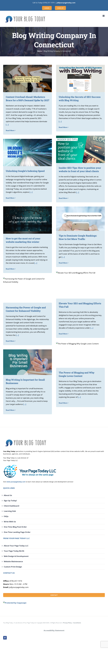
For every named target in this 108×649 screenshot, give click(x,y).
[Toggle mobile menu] (104, 16)
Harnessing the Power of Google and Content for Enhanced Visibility (24, 290)
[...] (7, 124)
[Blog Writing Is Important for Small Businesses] (27, 362)
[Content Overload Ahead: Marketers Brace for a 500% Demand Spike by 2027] (27, 78)
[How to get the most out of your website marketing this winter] (27, 220)
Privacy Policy (67, 623)
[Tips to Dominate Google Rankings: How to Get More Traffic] (80, 219)
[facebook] (5, 638)
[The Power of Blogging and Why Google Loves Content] (80, 355)
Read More (10, 130)
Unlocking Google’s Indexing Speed (24, 152)
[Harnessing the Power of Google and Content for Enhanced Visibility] (27, 290)
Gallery (30, 78)
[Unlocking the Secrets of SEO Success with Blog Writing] (80, 78)
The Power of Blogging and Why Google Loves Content (77, 355)
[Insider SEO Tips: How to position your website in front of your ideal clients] (80, 149)
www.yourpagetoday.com (16, 482)
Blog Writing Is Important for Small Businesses (24, 362)
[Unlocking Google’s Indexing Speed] (27, 152)
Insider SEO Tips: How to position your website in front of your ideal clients (77, 149)
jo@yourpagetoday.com (66, 3)
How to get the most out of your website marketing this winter (24, 220)
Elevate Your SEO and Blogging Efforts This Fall (77, 285)
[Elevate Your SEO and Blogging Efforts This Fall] (80, 285)
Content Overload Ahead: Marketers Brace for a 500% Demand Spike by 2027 (24, 78)
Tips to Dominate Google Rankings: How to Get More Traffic (77, 218)
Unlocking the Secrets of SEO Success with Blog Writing (77, 78)
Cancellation (77, 623)
